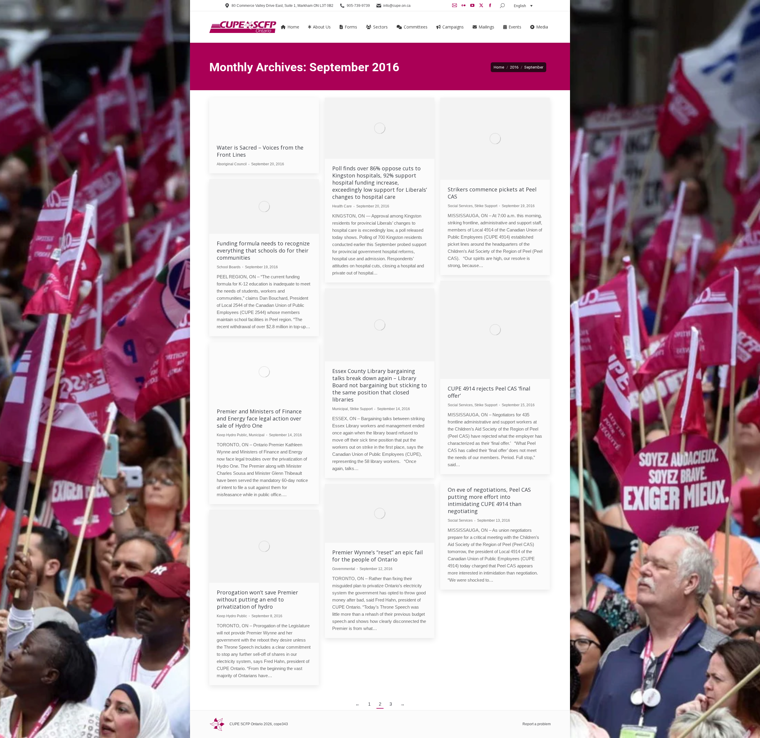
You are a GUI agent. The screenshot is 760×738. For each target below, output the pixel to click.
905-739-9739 (358, 6)
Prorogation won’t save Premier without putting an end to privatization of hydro (257, 599)
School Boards (228, 267)
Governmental (343, 569)
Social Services (460, 206)
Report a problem (536, 724)
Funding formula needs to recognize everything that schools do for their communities (263, 250)
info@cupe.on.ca (397, 6)
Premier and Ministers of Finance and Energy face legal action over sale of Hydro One (259, 418)
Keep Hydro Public (232, 435)
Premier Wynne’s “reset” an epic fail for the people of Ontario (377, 556)
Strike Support (485, 206)
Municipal (340, 409)
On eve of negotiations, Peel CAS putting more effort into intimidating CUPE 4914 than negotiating (489, 500)
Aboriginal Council (232, 164)
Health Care (342, 206)
